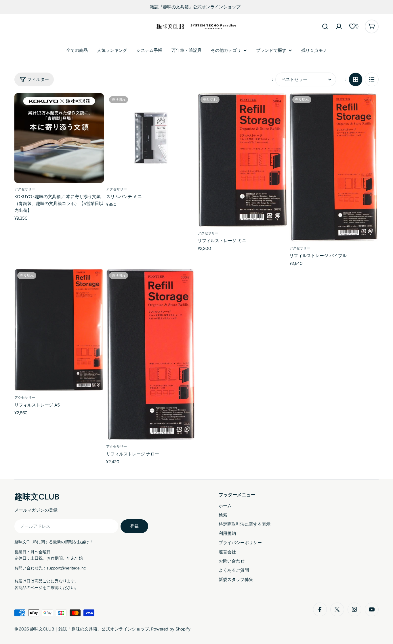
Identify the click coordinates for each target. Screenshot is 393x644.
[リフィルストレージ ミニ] (242, 160)
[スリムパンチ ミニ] (151, 138)
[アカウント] (338, 26)
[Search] (325, 26)
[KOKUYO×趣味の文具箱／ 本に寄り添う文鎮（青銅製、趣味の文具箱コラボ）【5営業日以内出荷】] (59, 138)
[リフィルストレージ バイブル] (334, 167)
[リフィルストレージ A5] (59, 330)
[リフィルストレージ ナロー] (151, 354)
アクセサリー (24, 189)
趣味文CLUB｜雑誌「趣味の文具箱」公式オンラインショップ (89, 629)
